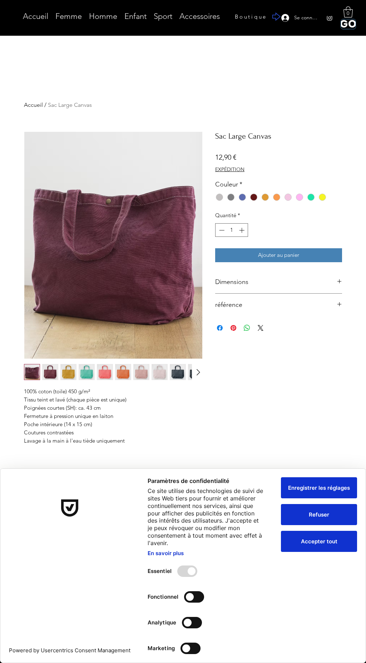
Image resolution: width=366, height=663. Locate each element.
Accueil (33, 104)
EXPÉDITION (229, 169)
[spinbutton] (232, 230)
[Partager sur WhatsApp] (247, 328)
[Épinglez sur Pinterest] (233, 328)
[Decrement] (221, 230)
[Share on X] (260, 328)
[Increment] (242, 230)
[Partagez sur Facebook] (220, 328)
